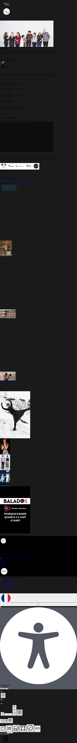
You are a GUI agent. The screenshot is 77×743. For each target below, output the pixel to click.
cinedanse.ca (13, 179)
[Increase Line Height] (1, 699)
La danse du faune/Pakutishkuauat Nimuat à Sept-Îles (8, 382)
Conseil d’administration (8, 585)
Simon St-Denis (19, 19)
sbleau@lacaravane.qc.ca (5, 179)
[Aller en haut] (0, 579)
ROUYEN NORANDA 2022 (5, 563)
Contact (3, 589)
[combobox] (38, 599)
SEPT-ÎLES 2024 (3, 561)
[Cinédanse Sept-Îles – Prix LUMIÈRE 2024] (6, 255)
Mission (5, 19)
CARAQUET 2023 (3, 562)
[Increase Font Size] (1, 687)
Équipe (5, 586)
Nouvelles (4, 588)
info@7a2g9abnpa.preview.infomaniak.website (27, 60)
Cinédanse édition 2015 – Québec (8, 189)
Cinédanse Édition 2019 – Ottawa (8, 188)
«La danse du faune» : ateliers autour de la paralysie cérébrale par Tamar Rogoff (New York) (18, 182)
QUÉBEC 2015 (3, 565)
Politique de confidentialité (5, 576)
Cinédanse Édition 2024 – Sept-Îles (9, 185)
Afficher (1, 259)
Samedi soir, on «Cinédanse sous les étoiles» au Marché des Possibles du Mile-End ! (16, 181)
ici (27, 83)
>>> (35, 153)
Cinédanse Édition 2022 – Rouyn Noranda (10, 187)
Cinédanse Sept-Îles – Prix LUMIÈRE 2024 (6, 257)
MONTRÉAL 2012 (3, 566)
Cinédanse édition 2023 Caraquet (9, 186)
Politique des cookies (16, 576)
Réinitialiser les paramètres (4, 733)
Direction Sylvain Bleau (8, 584)
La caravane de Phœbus (8, 583)
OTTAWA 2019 (3, 564)
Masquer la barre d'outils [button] (4, 688)
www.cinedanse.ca (3, 173)
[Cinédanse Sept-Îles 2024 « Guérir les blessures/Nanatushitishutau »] (8, 318)
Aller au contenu (3, 732)
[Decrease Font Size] (1, 691)
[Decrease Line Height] (1, 703)
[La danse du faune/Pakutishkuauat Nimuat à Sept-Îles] (8, 380)
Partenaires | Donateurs (8, 587)
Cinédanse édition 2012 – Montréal (9, 190)
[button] (0, 606)
